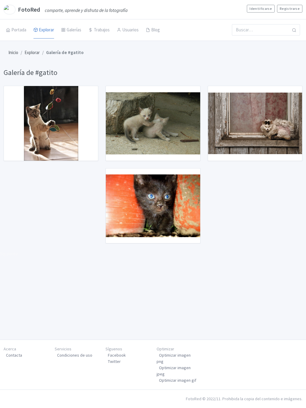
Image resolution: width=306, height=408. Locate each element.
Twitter (114, 361)
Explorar (46, 30)
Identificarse (261, 8)
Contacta (14, 355)
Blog (155, 30)
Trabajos (102, 30)
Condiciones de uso (74, 355)
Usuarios (130, 30)
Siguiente (9, 254)
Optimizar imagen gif (177, 380)
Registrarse (290, 8)
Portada (18, 30)
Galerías (74, 30)
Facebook (117, 355)
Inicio (13, 52)
